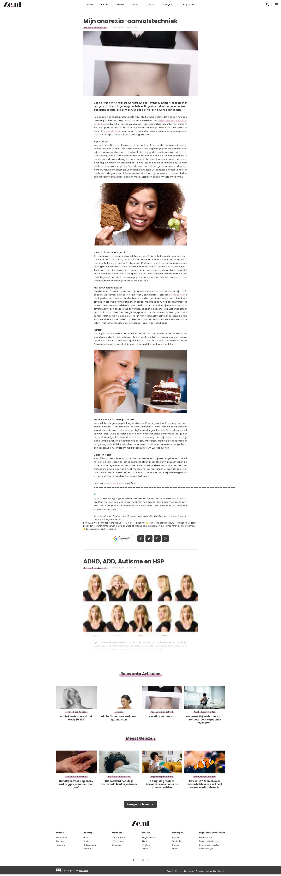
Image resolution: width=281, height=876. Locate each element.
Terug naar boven (138, 804)
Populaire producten (212, 832)
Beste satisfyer (206, 848)
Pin (157, 538)
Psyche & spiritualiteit (95, 27)
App (165, 538)
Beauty (104, 4)
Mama (89, 4)
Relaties (146, 845)
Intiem (145, 848)
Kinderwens (61, 837)
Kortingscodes (188, 4)
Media (175, 848)
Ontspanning (89, 845)
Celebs (175, 845)
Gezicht (87, 841)
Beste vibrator (206, 837)
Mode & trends (119, 837)
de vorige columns (114, 483)
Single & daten (149, 837)
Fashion (120, 4)
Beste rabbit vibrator (209, 841)
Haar (85, 837)
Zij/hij (144, 841)
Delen (140, 538)
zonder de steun (112, 131)
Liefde (135, 4)
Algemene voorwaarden (206, 871)
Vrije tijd (176, 837)
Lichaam (87, 848)
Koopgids (167, 4)
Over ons (180, 871)
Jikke (135, 27)
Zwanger (60, 841)
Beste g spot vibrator (209, 845)
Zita (134, 568)
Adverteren (189, 871)
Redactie (170, 871)
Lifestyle (150, 4)
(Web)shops (118, 841)
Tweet (149, 538)
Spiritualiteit (177, 841)
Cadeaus (116, 845)
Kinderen (60, 845)
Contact (220, 871)
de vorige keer (177, 294)
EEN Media (83, 871)
